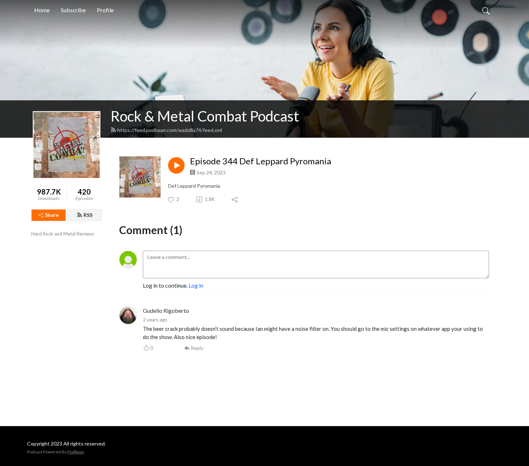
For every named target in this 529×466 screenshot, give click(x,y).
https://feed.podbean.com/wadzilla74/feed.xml (169, 130)
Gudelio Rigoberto (166, 310)
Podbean (75, 451)
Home (42, 9)
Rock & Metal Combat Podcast (204, 116)
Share (52, 215)
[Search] (485, 10)
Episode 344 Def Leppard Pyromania (260, 161)
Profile (105, 9)
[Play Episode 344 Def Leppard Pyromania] (176, 165)
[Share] (235, 199)
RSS (87, 215)
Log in (196, 285)
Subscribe (73, 9)
